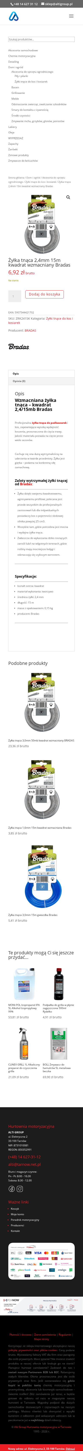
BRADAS (30, 330)
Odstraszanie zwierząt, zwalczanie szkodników (38, 104)
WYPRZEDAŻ (15, 138)
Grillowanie (18, 93)
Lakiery (12, 127)
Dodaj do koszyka (44, 294)
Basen (15, 87)
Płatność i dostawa (20, 1334)
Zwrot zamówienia (45, 1334)
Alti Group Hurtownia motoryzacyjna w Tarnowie (43, 1427)
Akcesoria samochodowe (23, 50)
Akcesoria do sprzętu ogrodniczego (32, 72)
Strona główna (16, 177)
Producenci (17, 1225)
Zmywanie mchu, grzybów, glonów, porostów (37, 121)
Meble (15, 98)
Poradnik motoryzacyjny (25, 1220)
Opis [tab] (16, 373)
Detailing (13, 61)
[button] (68, 197)
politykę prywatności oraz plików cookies (32, 1350)
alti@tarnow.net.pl (24, 1164)
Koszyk (15, 1208)
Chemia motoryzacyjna (22, 56)
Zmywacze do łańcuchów (23, 160)
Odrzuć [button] (70, 1449)
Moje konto (17, 1214)
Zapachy (13, 144)
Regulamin (65, 1334)
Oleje (11, 132)
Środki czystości (20, 115)
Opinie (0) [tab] (19, 381)
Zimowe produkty (18, 155)
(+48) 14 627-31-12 (24, 1156)
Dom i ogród (33, 177)
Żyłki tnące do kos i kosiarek (40, 181)
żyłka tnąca (39, 423)
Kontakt (15, 1231)
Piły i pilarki (21, 76)
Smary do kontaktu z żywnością (29, 110)
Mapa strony (41, 1339)
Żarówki (13, 149)
